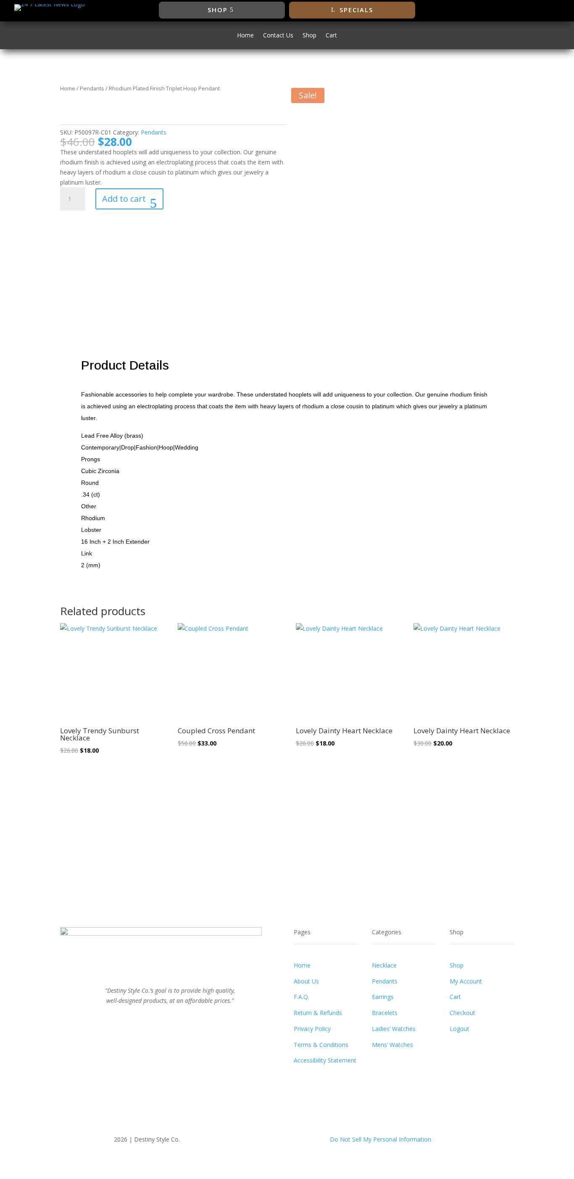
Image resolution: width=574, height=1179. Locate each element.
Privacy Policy (312, 1029)
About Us (306, 981)
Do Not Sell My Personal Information (380, 1139)
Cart (331, 35)
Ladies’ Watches (394, 1029)
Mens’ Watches (392, 1045)
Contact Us (278, 35)
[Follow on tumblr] (195, 1019)
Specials (356, 9)
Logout (459, 1029)
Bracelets (385, 1013)
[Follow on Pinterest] (178, 1019)
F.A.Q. (301, 997)
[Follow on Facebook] (496, 10)
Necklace (384, 965)
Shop (218, 9)
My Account (466, 981)
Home (245, 35)
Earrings (383, 997)
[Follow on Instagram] (529, 10)
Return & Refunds (318, 1013)
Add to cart (124, 198)
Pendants (92, 88)
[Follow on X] (512, 10)
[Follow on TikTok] (546, 10)
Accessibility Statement (325, 1060)
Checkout (462, 1013)
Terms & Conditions (321, 1045)
